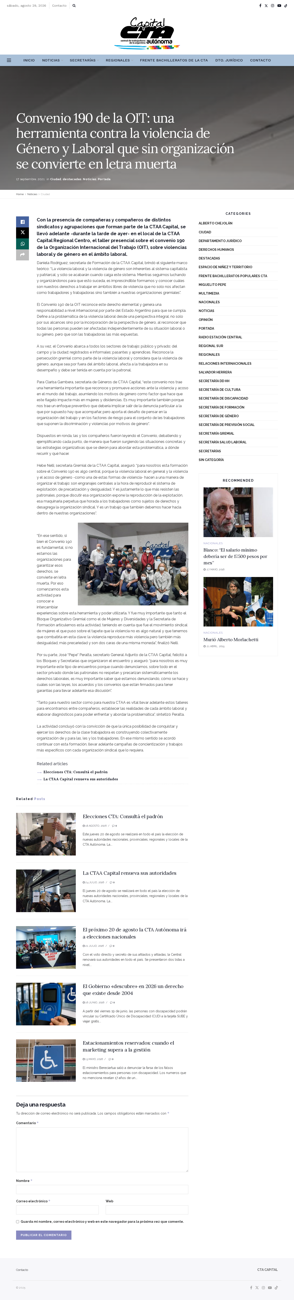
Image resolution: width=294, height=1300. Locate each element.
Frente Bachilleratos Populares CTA (233, 276)
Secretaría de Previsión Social (227, 425)
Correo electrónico (33, 1201)
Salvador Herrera (215, 372)
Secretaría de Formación (221, 407)
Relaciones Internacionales (225, 363)
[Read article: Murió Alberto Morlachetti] (238, 602)
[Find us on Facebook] (260, 5)
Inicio (29, 60)
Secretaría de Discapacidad (223, 398)
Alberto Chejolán (215, 223)
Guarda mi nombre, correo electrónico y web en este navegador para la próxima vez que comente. (102, 1221)
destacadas (72, 179)
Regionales (118, 60)
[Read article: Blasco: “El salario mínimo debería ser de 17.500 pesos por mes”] (238, 512)
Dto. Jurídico (229, 60)
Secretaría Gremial (216, 433)
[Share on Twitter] (22, 232)
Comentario (27, 1123)
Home (20, 194)
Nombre (24, 1181)
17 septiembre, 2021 (30, 179)
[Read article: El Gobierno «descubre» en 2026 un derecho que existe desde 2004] (46, 1004)
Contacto (59, 5)
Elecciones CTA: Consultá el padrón (75, 772)
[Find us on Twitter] (266, 5)
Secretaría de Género (219, 416)
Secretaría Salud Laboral (223, 442)
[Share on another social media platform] (22, 254)
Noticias (51, 60)
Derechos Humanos (216, 249)
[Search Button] (74, 5)
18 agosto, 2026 (96, 825)
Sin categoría (211, 460)
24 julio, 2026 (94, 882)
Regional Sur (211, 346)
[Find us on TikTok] (285, 5)
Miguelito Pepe (212, 285)
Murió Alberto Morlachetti (231, 639)
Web (109, 1201)
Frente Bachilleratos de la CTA (174, 60)
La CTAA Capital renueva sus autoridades (80, 779)
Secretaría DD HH (214, 381)
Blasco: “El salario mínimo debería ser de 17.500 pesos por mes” (235, 556)
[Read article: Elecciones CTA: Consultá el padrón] (46, 834)
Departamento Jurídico (220, 241)
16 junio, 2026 (94, 1002)
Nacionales (209, 302)
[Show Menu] (9, 60)
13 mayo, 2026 (94, 1059)
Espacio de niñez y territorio (225, 267)
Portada (104, 179)
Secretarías (83, 60)
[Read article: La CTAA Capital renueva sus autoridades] (46, 890)
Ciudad (55, 179)
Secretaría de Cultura (219, 390)
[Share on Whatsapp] (22, 243)
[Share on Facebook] (22, 221)
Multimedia (209, 293)
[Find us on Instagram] (272, 5)
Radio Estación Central (220, 337)
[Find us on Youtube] (279, 5)
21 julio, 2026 (94, 945)
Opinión (206, 320)
